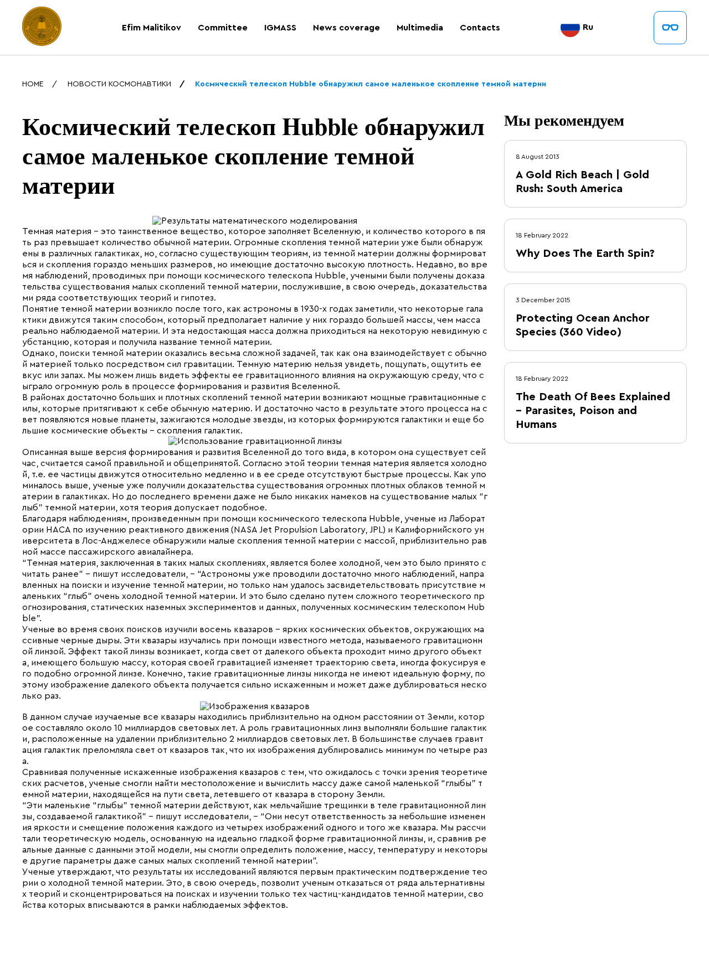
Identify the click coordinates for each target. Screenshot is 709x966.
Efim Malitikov (151, 27)
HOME (33, 84)
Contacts (480, 27)
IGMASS (280, 27)
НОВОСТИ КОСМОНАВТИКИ (119, 84)
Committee (223, 27)
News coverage (346, 27)
